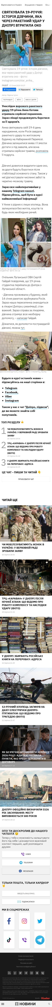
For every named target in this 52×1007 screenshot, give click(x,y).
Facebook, (11, 392)
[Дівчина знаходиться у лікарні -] (26, 351)
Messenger (28, 871)
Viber (8, 396)
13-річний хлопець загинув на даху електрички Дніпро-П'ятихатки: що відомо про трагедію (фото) (23, 711)
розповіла (42, 151)
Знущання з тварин (34, 5)
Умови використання (25, 956)
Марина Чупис (12, 95)
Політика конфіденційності (26, 966)
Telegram (11, 388)
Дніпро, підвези (36, 407)
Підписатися (28, 902)
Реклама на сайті (26, 963)
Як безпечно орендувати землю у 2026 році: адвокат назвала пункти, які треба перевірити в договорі (25, 757)
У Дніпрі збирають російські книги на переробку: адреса (22, 657)
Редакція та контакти (26, 959)
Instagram (12, 400)
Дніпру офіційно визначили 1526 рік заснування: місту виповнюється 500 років (25, 813)
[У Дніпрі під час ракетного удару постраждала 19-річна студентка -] (26, 242)
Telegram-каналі (23, 191)
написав (22, 318)
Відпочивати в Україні (11, 5)
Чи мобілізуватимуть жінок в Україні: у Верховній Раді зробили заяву (27, 432)
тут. (23, 327)
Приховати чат (26, 479)
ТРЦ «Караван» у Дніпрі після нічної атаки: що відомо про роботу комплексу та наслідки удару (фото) (24, 603)
